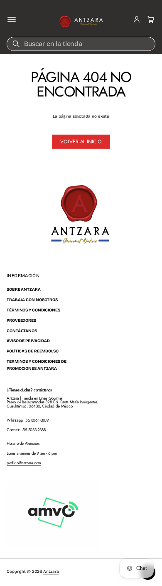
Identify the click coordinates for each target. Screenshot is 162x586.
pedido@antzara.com (24, 463)
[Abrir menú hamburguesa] (12, 19)
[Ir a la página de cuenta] (137, 19)
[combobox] (81, 44)
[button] (149, 19)
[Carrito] (149, 19)
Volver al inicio (80, 141)
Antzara (51, 571)
